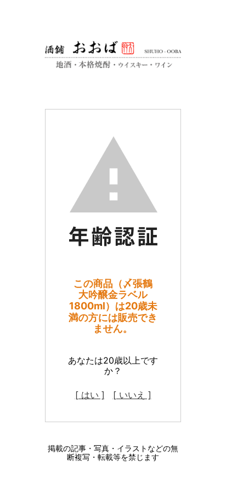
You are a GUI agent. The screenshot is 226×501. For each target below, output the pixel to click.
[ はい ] (90, 394)
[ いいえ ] (132, 394)
